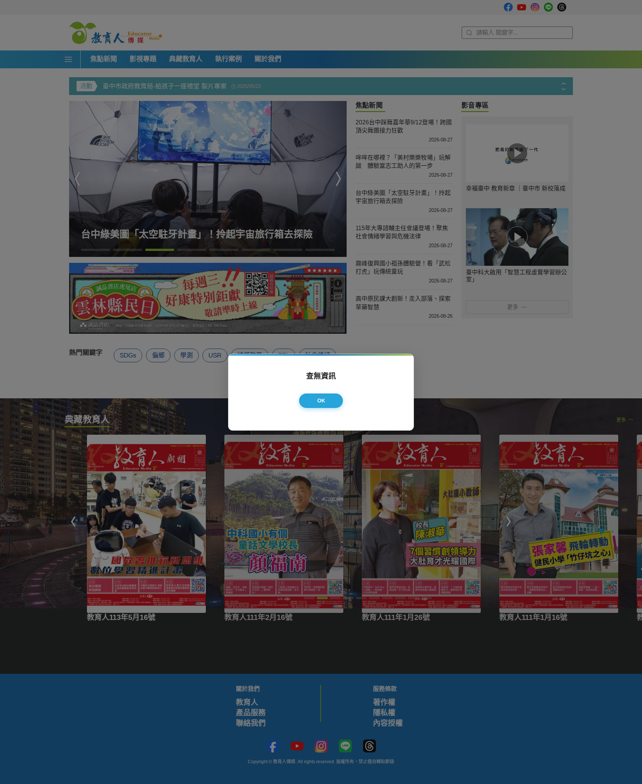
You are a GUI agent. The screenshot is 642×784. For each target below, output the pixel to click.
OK (321, 401)
